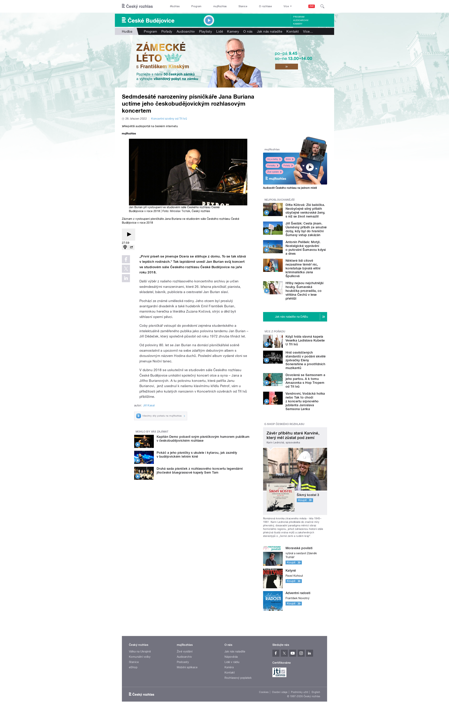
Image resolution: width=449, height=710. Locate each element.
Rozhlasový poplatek (238, 677)
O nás (248, 31)
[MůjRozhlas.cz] (129, 134)
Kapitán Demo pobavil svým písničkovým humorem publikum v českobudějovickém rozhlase (203, 438)
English (316, 692)
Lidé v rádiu (232, 662)
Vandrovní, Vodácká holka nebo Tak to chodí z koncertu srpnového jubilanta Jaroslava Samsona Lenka (305, 401)
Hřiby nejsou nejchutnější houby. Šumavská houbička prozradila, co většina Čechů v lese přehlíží (304, 290)
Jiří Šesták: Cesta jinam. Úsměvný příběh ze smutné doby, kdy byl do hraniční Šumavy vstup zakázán (306, 229)
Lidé (219, 31)
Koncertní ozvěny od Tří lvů (169, 118)
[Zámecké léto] (224, 61)
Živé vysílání (273, 172)
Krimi (288, 159)
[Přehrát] (128, 235)
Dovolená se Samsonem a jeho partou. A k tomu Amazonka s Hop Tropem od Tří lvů (305, 380)
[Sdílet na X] (126, 269)
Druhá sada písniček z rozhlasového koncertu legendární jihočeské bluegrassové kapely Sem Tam (200, 470)
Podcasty (183, 662)
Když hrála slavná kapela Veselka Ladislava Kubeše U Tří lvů (305, 340)
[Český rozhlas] (137, 6)
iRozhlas (175, 6)
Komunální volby (139, 656)
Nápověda (231, 656)
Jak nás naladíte (269, 31)
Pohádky (271, 165)
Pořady (166, 31)
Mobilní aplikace (187, 667)
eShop (133, 667)
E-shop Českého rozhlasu (284, 424)
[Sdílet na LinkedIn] (126, 278)
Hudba (127, 31)
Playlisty (205, 31)
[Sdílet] (131, 247)
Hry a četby (272, 159)
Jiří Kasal (149, 405)
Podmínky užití (299, 692)
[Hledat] (322, 6)
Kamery (297, 24)
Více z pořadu (274, 331)
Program (196, 6)
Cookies (264, 692)
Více (308, 31)
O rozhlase (265, 6)
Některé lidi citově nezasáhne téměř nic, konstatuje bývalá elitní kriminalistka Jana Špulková (303, 268)
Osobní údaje (280, 692)
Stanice (243, 6)
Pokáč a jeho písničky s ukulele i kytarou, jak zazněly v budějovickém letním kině (197, 454)
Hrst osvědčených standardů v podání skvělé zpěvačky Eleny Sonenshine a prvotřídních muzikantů (306, 360)
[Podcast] (125, 247)
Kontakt (292, 31)
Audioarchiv (300, 20)
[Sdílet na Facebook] (126, 259)
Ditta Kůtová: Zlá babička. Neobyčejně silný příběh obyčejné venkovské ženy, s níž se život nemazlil (305, 210)
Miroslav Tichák (180, 211)
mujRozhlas (220, 6)
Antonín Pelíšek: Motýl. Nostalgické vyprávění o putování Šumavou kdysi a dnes (306, 247)
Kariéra (229, 667)
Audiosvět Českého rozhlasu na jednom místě (290, 187)
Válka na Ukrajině (140, 651)
